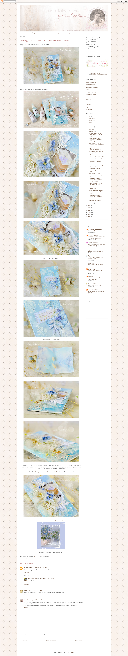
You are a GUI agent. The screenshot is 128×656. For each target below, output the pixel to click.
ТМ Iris (56, 472)
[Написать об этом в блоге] (43, 556)
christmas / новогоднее (92, 87)
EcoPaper (90, 276)
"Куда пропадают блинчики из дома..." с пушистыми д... (96, 153)
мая (90, 124)
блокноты (88, 99)
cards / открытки (28, 558)
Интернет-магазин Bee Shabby (95, 264)
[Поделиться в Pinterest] (48, 556)
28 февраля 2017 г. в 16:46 (47, 578)
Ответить (26, 572)
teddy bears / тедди (91, 94)
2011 (89, 216)
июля (91, 120)
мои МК (88, 102)
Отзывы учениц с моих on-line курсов (63, 33)
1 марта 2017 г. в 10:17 (36, 600)
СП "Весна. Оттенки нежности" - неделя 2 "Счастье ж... (95, 197)
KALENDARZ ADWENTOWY (95, 285)
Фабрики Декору (38, 472)
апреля (91, 127)
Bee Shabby (91, 263)
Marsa (25, 590)
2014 (89, 210)
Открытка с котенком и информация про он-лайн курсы (96, 144)
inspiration (88, 89)
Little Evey (26, 600)
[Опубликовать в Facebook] (46, 556)
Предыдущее (78, 640)
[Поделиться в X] (44, 556)
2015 (89, 208)
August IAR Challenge (93, 230)
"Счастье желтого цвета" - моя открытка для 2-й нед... (96, 192)
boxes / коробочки (91, 82)
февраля (91, 131)
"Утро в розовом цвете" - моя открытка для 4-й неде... (96, 157)
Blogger (71, 652)
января (91, 203)
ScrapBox (51, 472)
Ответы (27, 575)
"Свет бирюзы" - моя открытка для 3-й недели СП (96, 175)
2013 (89, 212)
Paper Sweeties (92, 256)
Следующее (24, 640)
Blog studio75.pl (92, 283)
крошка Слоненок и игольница (94, 187)
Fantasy (61, 472)
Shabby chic (91, 269)
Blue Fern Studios (93, 235)
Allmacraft (45, 472)
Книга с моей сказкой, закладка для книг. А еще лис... (96, 170)
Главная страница (51, 640)
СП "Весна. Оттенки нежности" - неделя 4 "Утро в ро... (95, 161)
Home (22, 33)
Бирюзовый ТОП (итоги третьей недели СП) (95, 148)
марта (91, 129)
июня (90, 122)
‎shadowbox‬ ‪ (89, 109)
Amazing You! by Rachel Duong (95, 251)
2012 (89, 214)
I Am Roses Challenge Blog (95, 229)
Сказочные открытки (95, 73)
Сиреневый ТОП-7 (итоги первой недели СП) (95, 184)
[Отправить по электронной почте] (41, 556)
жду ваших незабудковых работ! (55, 520)
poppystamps (91, 250)
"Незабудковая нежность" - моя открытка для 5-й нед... (96, 135)
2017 (89, 116)
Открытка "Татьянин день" (96, 200)
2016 (89, 205)
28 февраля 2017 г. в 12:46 (40, 567)
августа (91, 118)
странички (89, 107)
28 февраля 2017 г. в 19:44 (35, 590)
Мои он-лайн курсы (32, 33)
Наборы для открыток (45, 33)
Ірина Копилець (28, 567)
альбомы (88, 97)
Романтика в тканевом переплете (99, 74)
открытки (88, 104)
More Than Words (93, 242)
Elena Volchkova (32, 578)
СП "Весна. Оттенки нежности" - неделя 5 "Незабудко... (95, 140)
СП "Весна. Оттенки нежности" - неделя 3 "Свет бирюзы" (95, 180)
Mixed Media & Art (93, 289)
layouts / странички (91, 92)
